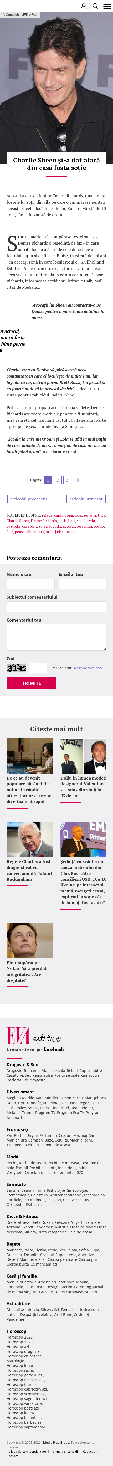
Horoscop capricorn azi (27, 1389)
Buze (48, 1140)
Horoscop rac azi (21, 1370)
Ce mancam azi (43, 1264)
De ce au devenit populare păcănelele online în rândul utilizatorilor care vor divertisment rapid (29, 789)
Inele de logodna (73, 1167)
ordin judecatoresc (61, 531)
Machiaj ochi (81, 1140)
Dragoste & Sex (22, 1064)
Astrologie (15, 1360)
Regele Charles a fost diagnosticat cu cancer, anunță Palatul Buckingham (29, 870)
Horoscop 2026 (20, 1337)
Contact (12, 1456)
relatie (47, 515)
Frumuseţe (18, 1129)
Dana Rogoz (78, 1102)
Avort (56, 1199)
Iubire (96, 1070)
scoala (82, 520)
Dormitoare (35, 1286)
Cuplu (84, 1070)
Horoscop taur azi (22, 1384)
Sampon (35, 1140)
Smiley (20, 1107)
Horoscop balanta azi (25, 1417)
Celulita (61, 1140)
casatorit (29, 526)
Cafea (84, 1249)
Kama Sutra (42, 1075)
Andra (33, 1107)
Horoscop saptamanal (26, 1426)
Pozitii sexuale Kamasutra (77, 1075)
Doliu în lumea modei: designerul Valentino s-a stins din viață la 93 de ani (83, 786)
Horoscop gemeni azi (25, 1374)
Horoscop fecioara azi (25, 1379)
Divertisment (20, 1092)
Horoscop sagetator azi (27, 1398)
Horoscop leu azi (21, 1412)
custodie (13, 526)
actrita (99, 515)
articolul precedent (28, 499)
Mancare (14, 1249)
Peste (52, 1249)
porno (99, 526)
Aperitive (86, 1254)
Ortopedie (15, 1204)
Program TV (45, 1112)
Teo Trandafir (29, 1102)
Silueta (30, 1232)
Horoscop (16, 1331)
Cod (10, 659)
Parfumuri (48, 1135)
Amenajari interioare (56, 1281)
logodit (55, 526)
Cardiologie (17, 1199)
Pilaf (42, 1259)
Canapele (15, 1286)
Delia (44, 1107)
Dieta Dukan (42, 1222)
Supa (94, 1249)
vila (92, 520)
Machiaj (80, 1135)
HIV (86, 1199)
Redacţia (89, 1451)
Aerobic (13, 1227)
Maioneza (28, 1259)
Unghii (32, 1135)
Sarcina (13, 1190)
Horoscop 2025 (20, 1341)
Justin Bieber (82, 1107)
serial (88, 515)
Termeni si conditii (64, 1451)
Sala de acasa (80, 1232)
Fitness (23, 1222)
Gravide (46, 1291)
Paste (28, 1249)
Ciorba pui (88, 1259)
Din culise (15, 1309)
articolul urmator (86, 499)
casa (78, 515)
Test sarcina (94, 1195)
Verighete (15, 1172)
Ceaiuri (27, 1190)
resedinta (84, 526)
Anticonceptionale (66, 1195)
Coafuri (65, 1135)
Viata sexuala (53, 1070)
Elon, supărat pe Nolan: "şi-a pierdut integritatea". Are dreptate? (27, 971)
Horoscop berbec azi (25, 1422)
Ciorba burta (18, 1264)
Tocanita (31, 1254)
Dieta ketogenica (52, 1232)
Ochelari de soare (40, 1172)
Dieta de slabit (83, 1227)
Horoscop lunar (20, 1365)
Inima (40, 1190)
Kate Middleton (49, 1097)
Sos (62, 1249)
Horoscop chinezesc (24, 1356)
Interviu (32, 1309)
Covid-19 (81, 1314)
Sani (92, 1135)
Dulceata (14, 1254)
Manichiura (17, 1140)
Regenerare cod (88, 667)
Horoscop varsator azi (26, 1403)
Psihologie (56, 1190)
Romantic (32, 1070)
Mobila (82, 1281)
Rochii (19, 1135)
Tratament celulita (23, 1144)
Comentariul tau (24, 620)
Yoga (75, 1222)
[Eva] (16, 6)
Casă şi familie (22, 1276)
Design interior (59, 1286)
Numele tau (19, 574)
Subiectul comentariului (32, 597)
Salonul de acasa (55, 1144)
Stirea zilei (50, 1309)
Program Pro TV (70, 1112)
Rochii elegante (42, 1167)
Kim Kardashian (78, 1097)
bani (71, 520)
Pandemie (15, 1319)
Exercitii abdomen (37, 1227)
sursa (43, 526)
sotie (63, 520)
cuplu (58, 515)
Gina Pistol (59, 1107)
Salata (71, 1249)
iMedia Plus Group (55, 1442)
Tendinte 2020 (70, 1172)
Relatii (72, 1070)
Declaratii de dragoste (26, 1079)
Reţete (13, 1244)
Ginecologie (76, 1190)
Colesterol (40, 1195)
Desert (12, 1259)
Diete (11, 1222)
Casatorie (15, 1075)
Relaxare (62, 1222)
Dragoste (14, 1070)
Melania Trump (20, 1112)
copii (69, 515)
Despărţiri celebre (36, 1314)
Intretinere (90, 1222)
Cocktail (47, 1254)
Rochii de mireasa (63, 1162)
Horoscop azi (18, 1346)
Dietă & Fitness (22, 1216)
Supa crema (65, 1254)
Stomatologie (18, 1195)
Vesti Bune (63, 1314)
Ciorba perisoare (62, 1259)
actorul (69, 526)
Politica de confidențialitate (26, 1451)
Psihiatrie (34, 1204)
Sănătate (16, 1184)
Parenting (82, 1286)
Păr (9, 1135)
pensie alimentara (29, 531)
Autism (91, 1291)
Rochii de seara (32, 1162)
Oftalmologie (39, 1199)
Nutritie (62, 1227)
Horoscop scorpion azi (26, 1393)
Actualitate (18, 1304)
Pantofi (22, 1167)
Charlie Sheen (18, 520)
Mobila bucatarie (22, 1281)
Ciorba (40, 1249)
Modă (12, 1157)
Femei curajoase (68, 1291)
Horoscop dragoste (23, 1351)
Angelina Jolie (55, 1102)
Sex (28, 1075)
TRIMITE (31, 683)
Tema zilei (70, 1309)
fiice (10, 531)
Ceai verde (72, 1199)
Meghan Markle (20, 1097)
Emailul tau (71, 574)
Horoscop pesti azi (23, 1408)
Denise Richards (44, 520)
